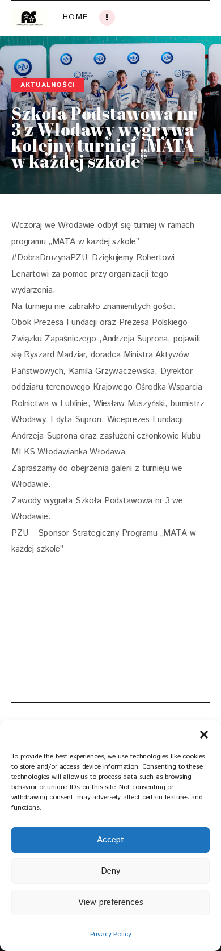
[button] (204, 734)
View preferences (110, 902)
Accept (110, 840)
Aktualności (47, 85)
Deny (110, 871)
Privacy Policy (110, 934)
